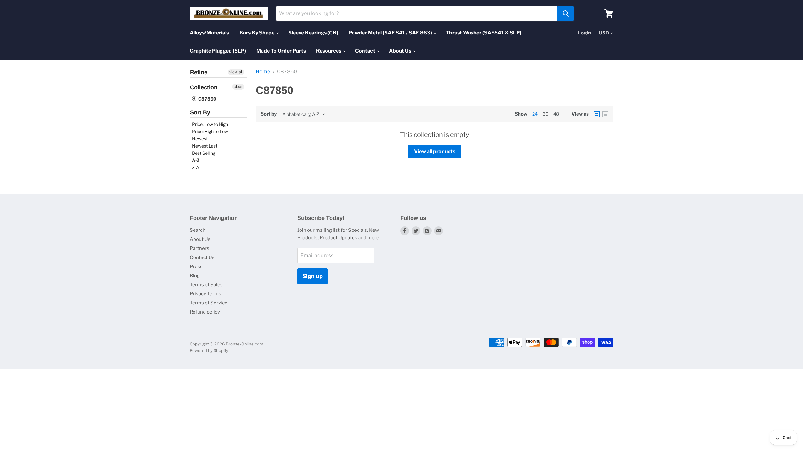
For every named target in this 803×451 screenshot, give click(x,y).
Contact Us (202, 257)
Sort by (269, 114)
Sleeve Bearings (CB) (313, 33)
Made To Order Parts (281, 51)
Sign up (312, 276)
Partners (199, 248)
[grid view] (597, 114)
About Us (400, 51)
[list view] (605, 114)
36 (545, 114)
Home (263, 72)
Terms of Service (208, 303)
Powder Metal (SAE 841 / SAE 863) (390, 33)
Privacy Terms (205, 294)
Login (584, 33)
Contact (365, 51)
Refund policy (205, 312)
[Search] (565, 13)
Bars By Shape (257, 33)
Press (196, 266)
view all (236, 72)
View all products (434, 151)
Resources (329, 51)
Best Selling (203, 153)
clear (238, 86)
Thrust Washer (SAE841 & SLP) (483, 33)
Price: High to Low (210, 131)
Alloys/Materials (209, 33)
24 (535, 114)
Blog (195, 275)
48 (556, 114)
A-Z (196, 160)
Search (197, 230)
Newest (200, 138)
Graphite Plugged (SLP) (218, 51)
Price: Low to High (210, 124)
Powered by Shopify (209, 350)
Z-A (195, 167)
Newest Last (204, 145)
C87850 (206, 98)
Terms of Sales (206, 285)
